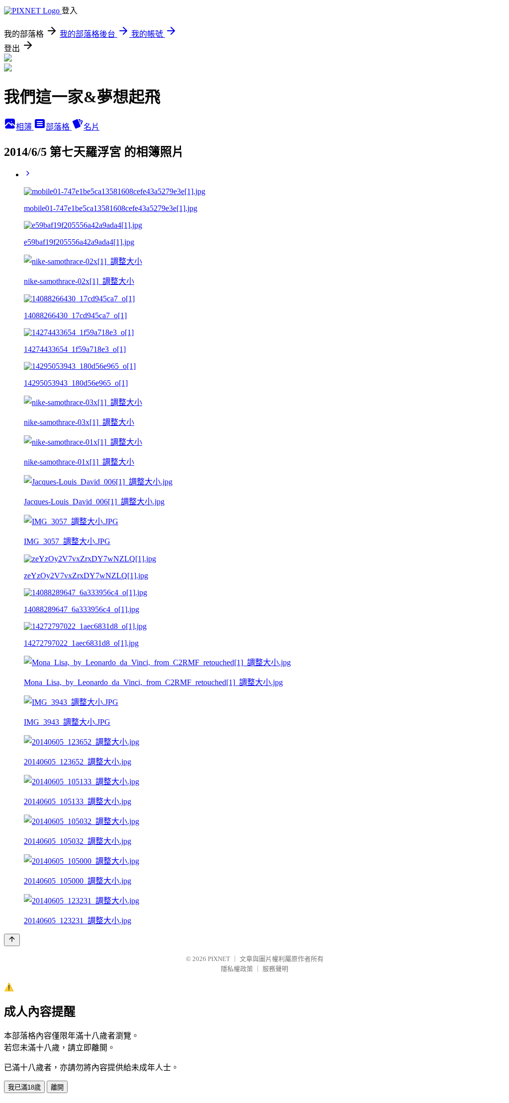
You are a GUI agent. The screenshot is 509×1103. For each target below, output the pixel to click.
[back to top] (12, 940)
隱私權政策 (237, 968)
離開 (57, 1087)
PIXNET (219, 959)
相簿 (25, 127)
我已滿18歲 (24, 1087)
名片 (91, 127)
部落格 (59, 127)
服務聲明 (275, 968)
